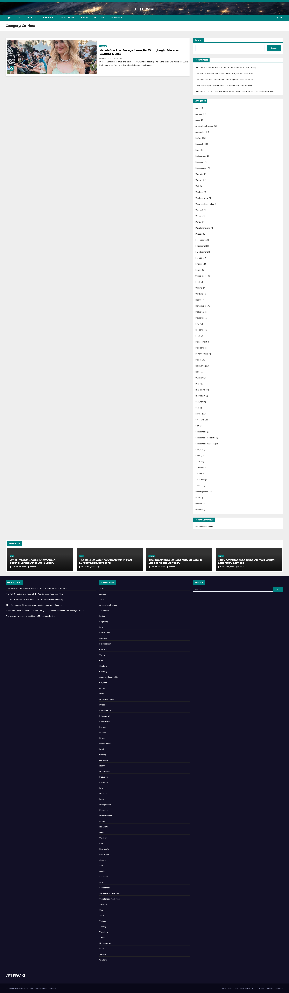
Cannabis (199, 174)
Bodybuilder (200, 156)
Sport (197, 456)
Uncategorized (201, 492)
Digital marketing (202, 228)
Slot (197, 426)
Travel (198, 486)
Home (224, 988)
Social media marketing (205, 444)
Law (197, 324)
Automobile (200, 132)
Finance (198, 264)
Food (197, 282)
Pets (197, 384)
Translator (200, 480)
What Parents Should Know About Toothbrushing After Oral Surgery (225, 67)
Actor (197, 108)
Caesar (118, 58)
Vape (197, 498)
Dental (198, 222)
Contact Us (117, 18)
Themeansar (52, 988)
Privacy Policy (233, 988)
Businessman (201, 168)
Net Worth (200, 366)
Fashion (198, 258)
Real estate (200, 390)
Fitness (198, 270)
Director (199, 234)
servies (198, 414)
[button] (277, 18)
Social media (68, 18)
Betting (198, 138)
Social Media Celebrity (205, 438)
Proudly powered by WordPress (17, 988)
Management (201, 342)
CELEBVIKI (144, 9)
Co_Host (103, 46)
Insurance (199, 318)
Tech (18, 18)
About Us (270, 988)
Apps (197, 120)
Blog (197, 150)
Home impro (48, 18)
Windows (199, 510)
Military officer (201, 354)
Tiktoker (199, 468)
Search (198, 40)
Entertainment (201, 252)
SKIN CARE (200, 420)
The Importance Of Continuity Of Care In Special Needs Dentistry (224, 79)
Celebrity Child (201, 198)
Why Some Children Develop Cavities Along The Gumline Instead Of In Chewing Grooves (234, 91)
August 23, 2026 (158, 567)
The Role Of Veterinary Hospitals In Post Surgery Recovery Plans (224, 73)
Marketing (199, 348)
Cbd (197, 186)
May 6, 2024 (106, 58)
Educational (200, 246)
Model (198, 360)
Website (198, 504)
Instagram (199, 312)
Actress (198, 114)
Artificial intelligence (204, 126)
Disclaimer (261, 988)
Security (199, 402)
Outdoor (199, 378)
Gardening (199, 294)
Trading (198, 474)
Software (199, 450)
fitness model (201, 276)
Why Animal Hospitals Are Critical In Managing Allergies (30, 616)
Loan (197, 336)
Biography (199, 144)
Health (84, 18)
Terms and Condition (247, 988)
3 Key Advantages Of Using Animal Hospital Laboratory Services (223, 85)
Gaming (198, 288)
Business (31, 18)
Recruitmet (200, 396)
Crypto (198, 216)
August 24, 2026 (19, 567)
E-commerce (201, 240)
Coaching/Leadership (204, 204)
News (197, 372)
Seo (197, 408)
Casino (198, 180)
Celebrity (199, 192)
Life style (99, 18)
